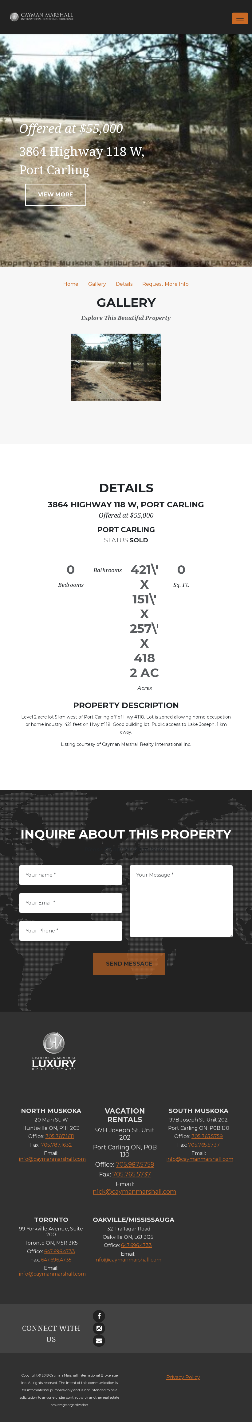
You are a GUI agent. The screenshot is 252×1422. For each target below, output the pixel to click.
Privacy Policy (183, 1377)
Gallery (97, 284)
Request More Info (165, 284)
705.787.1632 (56, 1145)
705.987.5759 (135, 1164)
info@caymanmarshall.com (52, 1159)
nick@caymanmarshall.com (134, 1191)
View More (55, 194)
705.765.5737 (131, 1174)
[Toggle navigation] (240, 18)
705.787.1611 (59, 1136)
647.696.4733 (59, 1251)
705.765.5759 (207, 1136)
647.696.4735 (56, 1260)
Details (124, 284)
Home (70, 284)
